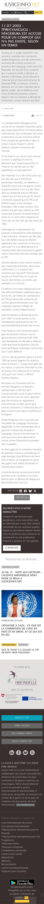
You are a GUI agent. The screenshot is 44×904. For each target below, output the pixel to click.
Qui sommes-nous (22, 733)
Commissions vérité (11, 854)
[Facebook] (18, 752)
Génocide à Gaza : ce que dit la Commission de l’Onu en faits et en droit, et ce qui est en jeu (21, 629)
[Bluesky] (25, 752)
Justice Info (8, 109)
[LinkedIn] (11, 752)
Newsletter (22, 718)
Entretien (23, 645)
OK (26, 898)
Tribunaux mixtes (10, 844)
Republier (22, 497)
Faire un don (22, 726)
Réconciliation (8, 864)
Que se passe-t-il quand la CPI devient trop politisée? (20, 651)
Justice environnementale (14, 868)
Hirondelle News (10, 19)
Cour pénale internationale (15, 826)
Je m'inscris (11, 548)
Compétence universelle (14, 851)
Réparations (7, 857)
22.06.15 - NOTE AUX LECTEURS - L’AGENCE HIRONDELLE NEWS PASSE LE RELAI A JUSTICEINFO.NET (21, 576)
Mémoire (6, 861)
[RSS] (32, 752)
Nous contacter (22, 741)
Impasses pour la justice (13, 871)
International (9, 645)
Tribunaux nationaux (12, 847)
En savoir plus (22, 901)
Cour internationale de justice (16, 823)
